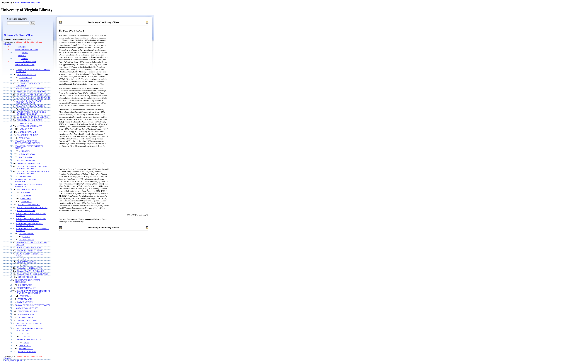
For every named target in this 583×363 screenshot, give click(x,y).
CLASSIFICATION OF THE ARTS (30, 271)
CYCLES (25, 334)
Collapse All (9, 360)
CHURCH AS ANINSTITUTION (29, 251)
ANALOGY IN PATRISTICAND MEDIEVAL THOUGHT (29, 102)
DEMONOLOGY (26, 349)
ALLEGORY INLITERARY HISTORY (31, 92)
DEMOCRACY (25, 346)
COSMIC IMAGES (25, 299)
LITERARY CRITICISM (27, 320)
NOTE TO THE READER (24, 65)
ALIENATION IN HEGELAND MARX (31, 89)
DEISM (26, 343)
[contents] (24, 59)
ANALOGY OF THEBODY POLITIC (30, 106)
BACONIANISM (25, 157)
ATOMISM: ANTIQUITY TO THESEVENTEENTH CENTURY (27, 142)
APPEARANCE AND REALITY (29, 126)
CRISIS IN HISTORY (26, 317)
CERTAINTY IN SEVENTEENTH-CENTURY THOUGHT (29, 225)
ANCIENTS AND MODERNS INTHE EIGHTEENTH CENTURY (31, 113)
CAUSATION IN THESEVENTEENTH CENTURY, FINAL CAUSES (31, 220)
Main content (20, 2)
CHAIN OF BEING (26, 234)
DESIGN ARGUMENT (27, 352)
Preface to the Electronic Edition (26, 50)
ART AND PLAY (25, 129)
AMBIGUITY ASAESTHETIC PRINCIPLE (33, 95)
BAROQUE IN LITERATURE (28, 163)
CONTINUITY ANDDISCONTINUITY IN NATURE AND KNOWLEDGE (33, 292)
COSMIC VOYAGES (25, 302)
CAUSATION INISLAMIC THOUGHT (32, 208)
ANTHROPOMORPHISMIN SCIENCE (32, 117)
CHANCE (26, 237)
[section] (25, 53)
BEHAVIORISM (25, 176)
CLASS (26, 265)
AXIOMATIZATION (27, 154)
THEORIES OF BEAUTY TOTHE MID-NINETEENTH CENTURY (32, 167)
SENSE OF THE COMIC (27, 277)
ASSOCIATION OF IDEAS (27, 135)
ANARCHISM (24, 109)
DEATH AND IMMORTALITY (29, 340)
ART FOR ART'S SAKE (27, 132)
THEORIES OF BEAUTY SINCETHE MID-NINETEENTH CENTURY (33, 172)
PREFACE (22, 56)
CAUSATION (26, 202)
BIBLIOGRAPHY (26, 123)
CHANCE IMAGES (26, 240)
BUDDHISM (25, 193)
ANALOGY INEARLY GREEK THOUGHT (33, 98)
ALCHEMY (24, 81)
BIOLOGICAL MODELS (26, 190)
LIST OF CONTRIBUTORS (25, 62)
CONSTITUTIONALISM (26, 288)
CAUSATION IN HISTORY (29, 205)
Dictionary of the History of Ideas (18, 35)
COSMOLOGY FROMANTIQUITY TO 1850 (32, 305)
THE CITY (25, 259)
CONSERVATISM (25, 285)
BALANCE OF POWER (26, 160)
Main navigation (33, 2)
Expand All (19, 360)
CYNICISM (25, 337)
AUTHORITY (24, 151)
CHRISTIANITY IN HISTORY (29, 248)
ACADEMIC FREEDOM (26, 75)
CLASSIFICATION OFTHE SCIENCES (32, 274)
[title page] (22, 47)
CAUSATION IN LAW (26, 211)
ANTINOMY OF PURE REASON (30, 120)
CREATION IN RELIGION (28, 311)
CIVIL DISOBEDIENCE (26, 262)
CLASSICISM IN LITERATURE (29, 268)
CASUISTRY (26, 196)
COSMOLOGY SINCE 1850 (27, 308)
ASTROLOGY (24, 138)
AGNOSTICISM (25, 78)
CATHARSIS (25, 199)
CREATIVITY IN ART (26, 314)
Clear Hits (7, 44)
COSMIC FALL (26, 296)
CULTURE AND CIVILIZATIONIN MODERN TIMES (29, 329)
